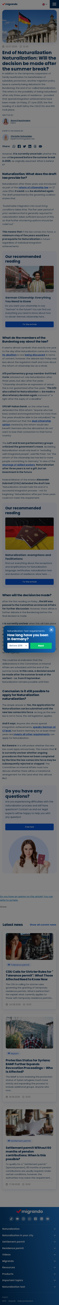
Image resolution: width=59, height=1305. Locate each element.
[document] (29, 652)
